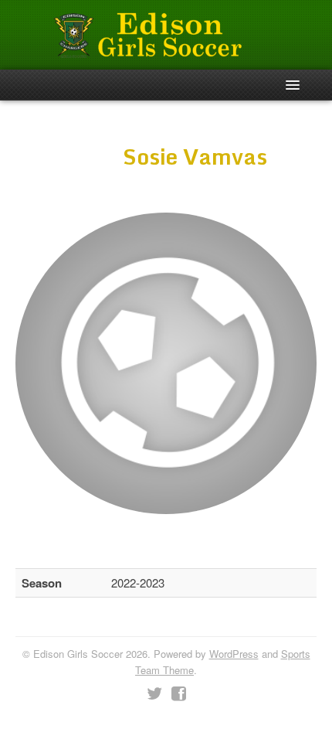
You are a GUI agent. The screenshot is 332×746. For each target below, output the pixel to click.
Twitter (154, 694)
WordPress (234, 653)
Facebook (178, 694)
